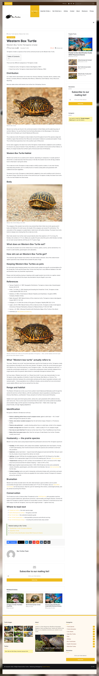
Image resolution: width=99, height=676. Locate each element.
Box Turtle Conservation (16, 517)
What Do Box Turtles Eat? (84, 73)
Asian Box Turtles (45, 11)
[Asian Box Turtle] (28, 634)
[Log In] (69, 3)
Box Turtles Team (13, 48)
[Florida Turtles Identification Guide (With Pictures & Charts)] (53, 598)
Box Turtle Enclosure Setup (16, 519)
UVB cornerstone (56, 458)
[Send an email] (17, 48)
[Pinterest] (34, 542)
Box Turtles (34, 11)
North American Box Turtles (33, 604)
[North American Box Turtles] (34, 598)
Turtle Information (71, 629)
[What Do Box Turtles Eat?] (73, 76)
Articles (66, 11)
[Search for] (93, 3)
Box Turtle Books (71, 641)
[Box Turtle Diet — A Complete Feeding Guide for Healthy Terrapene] (8, 634)
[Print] (48, 542)
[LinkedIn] (26, 542)
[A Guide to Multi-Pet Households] (8, 628)
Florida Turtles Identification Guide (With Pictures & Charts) (26, 533)
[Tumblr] (30, 542)
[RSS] (94, 667)
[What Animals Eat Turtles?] (73, 62)
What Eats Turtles (71, 646)
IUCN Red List (42, 496)
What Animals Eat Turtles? (85, 60)
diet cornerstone (54, 467)
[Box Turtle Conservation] (73, 69)
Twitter (6, 646)
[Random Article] (71, 3)
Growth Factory (46, 666)
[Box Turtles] (17, 17)
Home (9, 34)
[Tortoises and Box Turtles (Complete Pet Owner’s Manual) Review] (8, 640)
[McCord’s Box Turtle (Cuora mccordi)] (18, 634)
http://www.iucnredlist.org (24, 311)
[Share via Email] (45, 542)
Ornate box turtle (14, 510)
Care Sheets (70, 631)
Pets (68, 636)
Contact (72, 11)
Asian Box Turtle (14, 530)
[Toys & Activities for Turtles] (28, 628)
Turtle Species (15, 34)
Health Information (71, 644)
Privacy (92, 11)
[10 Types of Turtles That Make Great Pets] (15, 598)
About (78, 11)
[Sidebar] (73, 3)
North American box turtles (16, 512)
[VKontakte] (41, 542)
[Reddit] (37, 542)
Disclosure (85, 11)
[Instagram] (92, 667)
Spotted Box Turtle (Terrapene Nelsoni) (21, 528)
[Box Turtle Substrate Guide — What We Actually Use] (18, 628)
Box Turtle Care (57, 11)
